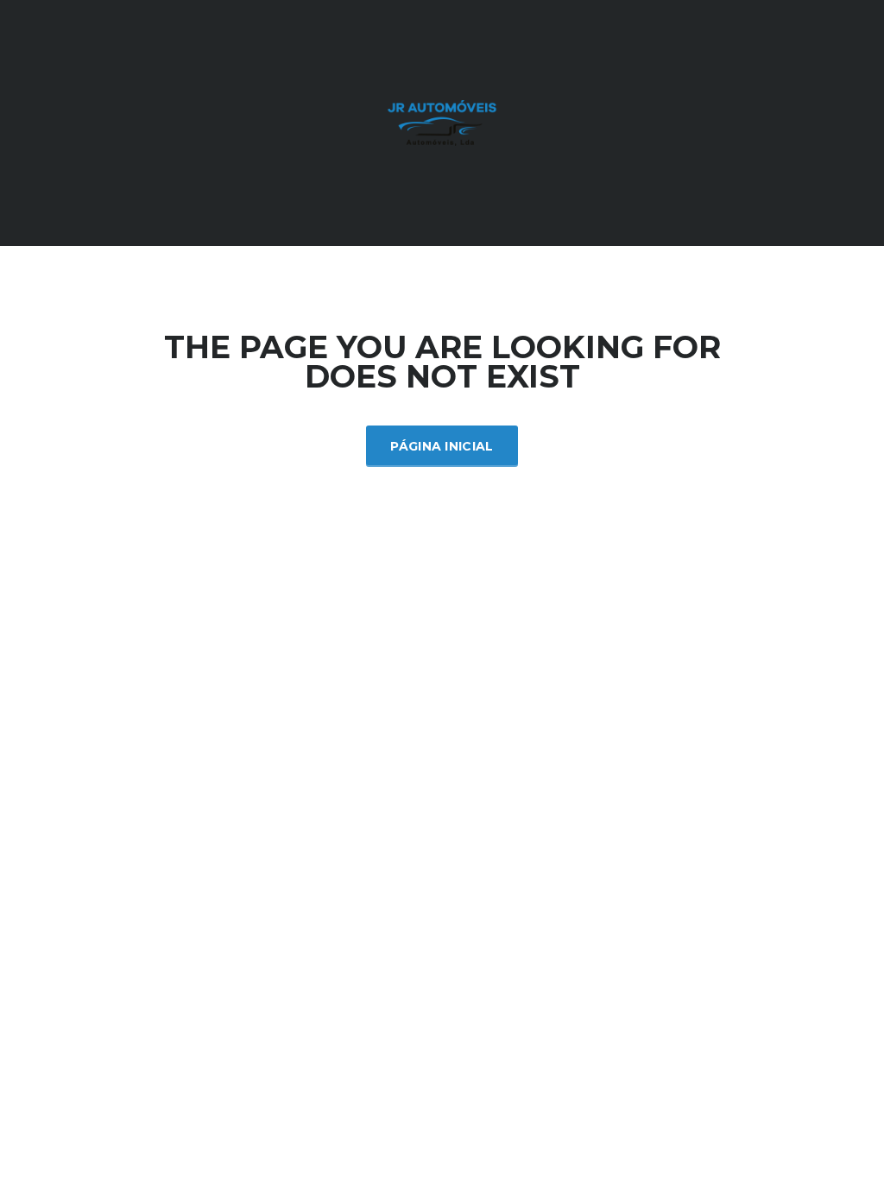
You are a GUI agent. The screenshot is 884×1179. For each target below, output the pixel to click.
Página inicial (441, 446)
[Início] (442, 121)
